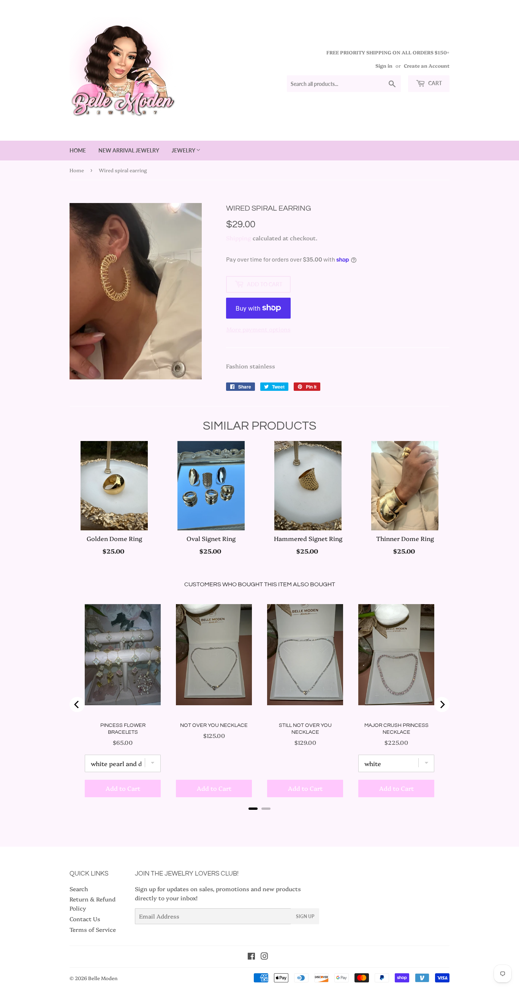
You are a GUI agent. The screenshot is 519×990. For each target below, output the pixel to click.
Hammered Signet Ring (308, 538)
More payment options (258, 329)
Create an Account (426, 65)
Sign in (383, 65)
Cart (434, 83)
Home (78, 150)
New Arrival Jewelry (128, 150)
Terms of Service (93, 929)
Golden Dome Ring (114, 538)
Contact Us (85, 919)
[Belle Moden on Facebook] (251, 957)
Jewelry (184, 150)
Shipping (238, 238)
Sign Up (305, 916)
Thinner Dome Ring (405, 538)
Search (79, 889)
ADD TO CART (114, 551)
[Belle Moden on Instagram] (264, 957)
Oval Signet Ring (211, 538)
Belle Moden (102, 977)
